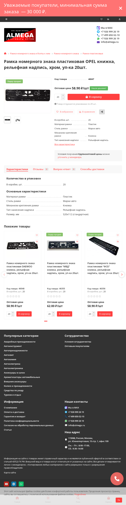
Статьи (8, 429)
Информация (13, 401)
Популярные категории (21, 336)
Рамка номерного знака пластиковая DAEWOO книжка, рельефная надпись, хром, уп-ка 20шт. (22, 268)
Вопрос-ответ (63, 169)
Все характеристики (64, 144)
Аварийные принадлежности (19, 341)
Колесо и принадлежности (18, 385)
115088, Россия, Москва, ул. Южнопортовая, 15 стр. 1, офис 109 (88, 440)
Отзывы (40, 169)
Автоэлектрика (12, 363)
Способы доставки (92, 169)
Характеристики (17, 169)
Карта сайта (10, 472)
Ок (119, 500)
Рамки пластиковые (93, 53)
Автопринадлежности (16, 350)
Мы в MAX (107, 27)
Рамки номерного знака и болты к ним (30, 53)
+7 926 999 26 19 (110, 31)
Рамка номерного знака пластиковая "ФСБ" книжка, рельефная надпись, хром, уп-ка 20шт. (103, 268)
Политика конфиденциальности (21, 420)
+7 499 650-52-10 (110, 35)
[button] (4, 274)
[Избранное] (101, 19)
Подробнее (80, 494)
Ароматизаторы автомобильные (22, 377)
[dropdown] (6, 19)
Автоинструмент (13, 346)
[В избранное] (36, 235)
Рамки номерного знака (66, 53)
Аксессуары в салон (14, 372)
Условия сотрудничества (78, 341)
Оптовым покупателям (77, 346)
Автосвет (9, 354)
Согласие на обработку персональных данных (28, 425)
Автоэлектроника (13, 368)
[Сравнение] (108, 19)
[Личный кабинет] (119, 19)
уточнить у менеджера (69, 157)
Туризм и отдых (12, 394)
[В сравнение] (36, 241)
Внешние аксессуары (15, 381)
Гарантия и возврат (14, 416)
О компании (10, 407)
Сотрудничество (77, 336)
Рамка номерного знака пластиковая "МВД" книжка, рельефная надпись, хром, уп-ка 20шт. (63, 268)
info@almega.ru (110, 41)
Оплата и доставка (14, 412)
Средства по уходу (13, 390)
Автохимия (10, 359)
